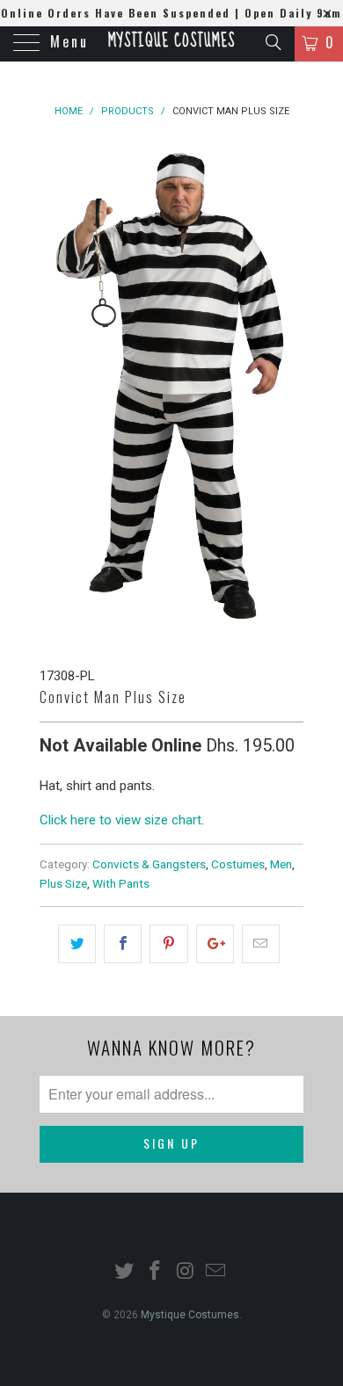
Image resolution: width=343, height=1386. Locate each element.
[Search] (272, 42)
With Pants (121, 883)
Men (281, 864)
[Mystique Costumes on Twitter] (125, 1272)
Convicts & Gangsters (149, 864)
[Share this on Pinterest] (168, 944)
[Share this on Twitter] (77, 944)
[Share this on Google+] (215, 944)
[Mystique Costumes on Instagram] (186, 1272)
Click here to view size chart (120, 820)
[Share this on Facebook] (123, 944)
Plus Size (63, 883)
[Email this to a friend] (261, 944)
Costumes (238, 864)
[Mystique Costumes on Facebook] (155, 1272)
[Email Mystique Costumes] (216, 1272)
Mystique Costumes (171, 41)
